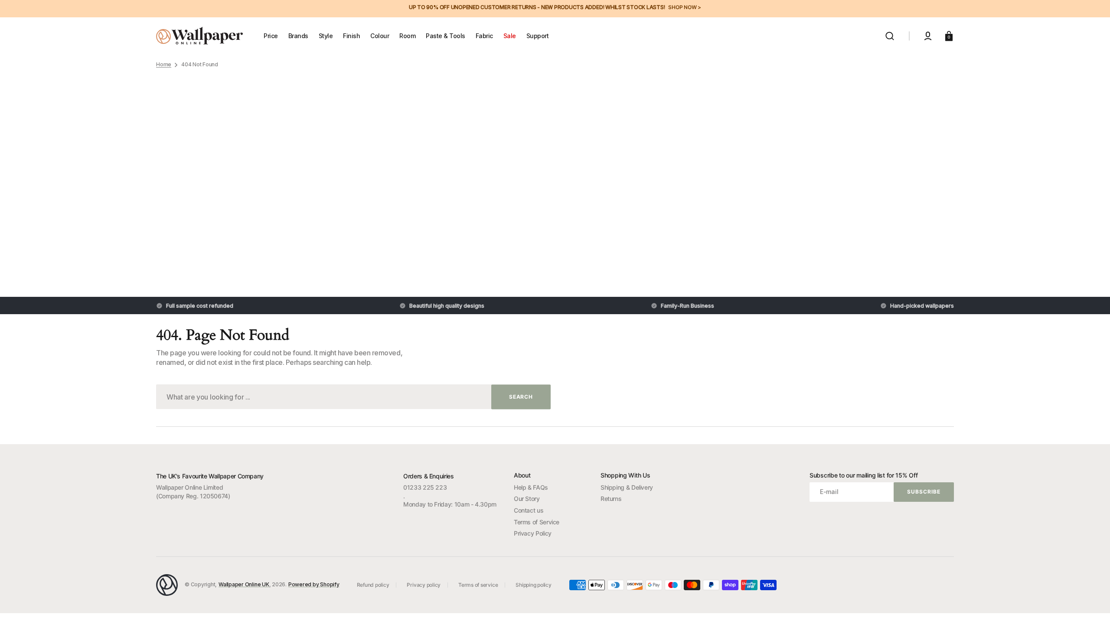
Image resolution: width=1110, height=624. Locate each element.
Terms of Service (536, 522)
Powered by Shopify (314, 584)
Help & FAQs (531, 487)
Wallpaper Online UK (244, 584)
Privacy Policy (533, 533)
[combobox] (353, 396)
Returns (611, 498)
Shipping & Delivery (627, 487)
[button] (889, 36)
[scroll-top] (1091, 605)
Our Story (527, 498)
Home (163, 64)
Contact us (528, 510)
